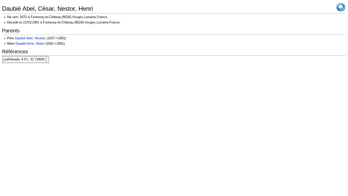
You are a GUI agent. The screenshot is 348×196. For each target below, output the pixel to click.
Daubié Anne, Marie (30, 43)
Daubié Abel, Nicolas (30, 38)
